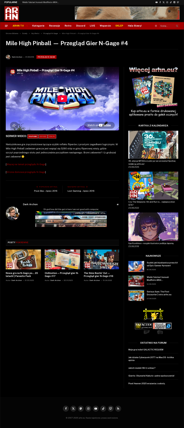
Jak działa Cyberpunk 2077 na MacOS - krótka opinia (151, 358)
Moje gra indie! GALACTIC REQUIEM (145, 350)
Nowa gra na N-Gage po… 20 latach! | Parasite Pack (22, 275)
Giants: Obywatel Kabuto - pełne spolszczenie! (151, 376)
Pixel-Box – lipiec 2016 (45, 191)
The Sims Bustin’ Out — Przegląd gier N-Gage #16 (98, 275)
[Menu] (6, 25)
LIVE (92, 25)
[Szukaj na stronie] (177, 26)
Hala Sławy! (135, 25)
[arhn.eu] (13, 13)
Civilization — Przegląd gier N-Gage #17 (62, 275)
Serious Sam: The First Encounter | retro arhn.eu (159, 293)
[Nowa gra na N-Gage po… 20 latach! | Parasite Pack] (23, 259)
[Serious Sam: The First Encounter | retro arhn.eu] (136, 295)
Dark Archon (17, 57)
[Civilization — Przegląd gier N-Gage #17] (62, 259)
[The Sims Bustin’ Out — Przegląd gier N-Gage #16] (101, 259)
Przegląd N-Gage (46, 57)
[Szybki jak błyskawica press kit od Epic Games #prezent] (136, 266)
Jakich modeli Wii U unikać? (141, 368)
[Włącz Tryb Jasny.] (156, 26)
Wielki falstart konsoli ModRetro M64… (40, 2)
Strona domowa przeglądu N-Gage (25, 172)
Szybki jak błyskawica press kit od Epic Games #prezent (162, 264)
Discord (80, 25)
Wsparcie (105, 25)
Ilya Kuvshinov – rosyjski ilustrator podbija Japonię (151, 243)
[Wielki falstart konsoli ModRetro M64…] (136, 280)
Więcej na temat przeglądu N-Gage (25, 164)
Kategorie (38, 25)
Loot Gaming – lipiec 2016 (81, 191)
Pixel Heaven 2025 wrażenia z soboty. (146, 383)
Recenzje (54, 25)
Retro (68, 25)
